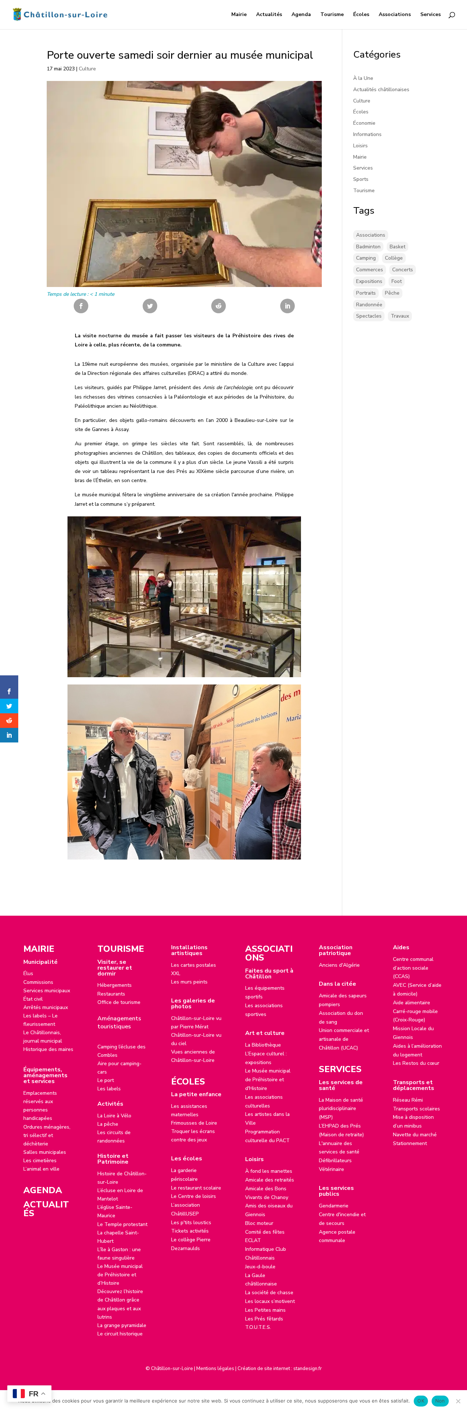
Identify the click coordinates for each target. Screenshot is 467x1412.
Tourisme (332, 15)
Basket (397, 246)
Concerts (402, 269)
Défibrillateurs (335, 1160)
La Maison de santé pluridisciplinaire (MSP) (341, 1109)
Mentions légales (215, 1368)
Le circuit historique (120, 1333)
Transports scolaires (416, 1108)
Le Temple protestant (122, 1224)
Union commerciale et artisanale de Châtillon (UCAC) (344, 1039)
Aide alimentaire (411, 1002)
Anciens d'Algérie (339, 965)
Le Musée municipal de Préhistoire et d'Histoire (267, 1079)
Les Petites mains (265, 1310)
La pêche (107, 1124)
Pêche (392, 293)
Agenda (301, 15)
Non (440, 1401)
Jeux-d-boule (260, 1266)
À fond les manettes (268, 1171)
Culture (87, 68)
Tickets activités (190, 1230)
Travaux (400, 316)
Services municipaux (46, 990)
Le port (105, 1080)
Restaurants (111, 993)
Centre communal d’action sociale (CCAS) (413, 968)
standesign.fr (307, 1368)
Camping (366, 258)
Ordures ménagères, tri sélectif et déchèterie (46, 1135)
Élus (28, 973)
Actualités (269, 15)
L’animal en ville (41, 1168)
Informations (367, 134)
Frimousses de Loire (194, 1123)
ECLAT (253, 1240)
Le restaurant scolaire (196, 1187)
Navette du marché (415, 1134)
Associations (395, 15)
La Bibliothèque (263, 1044)
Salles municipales (44, 1152)
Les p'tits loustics (191, 1222)
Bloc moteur (259, 1223)
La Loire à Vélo (114, 1115)
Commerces (369, 269)
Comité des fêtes (265, 1232)
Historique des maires (48, 1049)
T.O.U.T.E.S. (258, 1327)
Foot (396, 281)
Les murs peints (189, 981)
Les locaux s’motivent (270, 1301)
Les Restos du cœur (416, 1063)
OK (420, 1401)
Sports (360, 179)
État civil (33, 999)
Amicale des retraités (269, 1179)
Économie (364, 123)
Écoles (361, 15)
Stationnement (410, 1143)
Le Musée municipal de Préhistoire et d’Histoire (120, 1275)
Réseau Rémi (408, 1100)
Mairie (239, 15)
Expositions (369, 281)
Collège (394, 258)
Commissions (38, 982)
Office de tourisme (118, 1002)
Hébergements (114, 985)
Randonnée (369, 304)
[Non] (458, 1401)
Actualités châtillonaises (381, 89)
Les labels (109, 1088)
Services (430, 15)
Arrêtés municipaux (45, 1007)
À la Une (363, 78)
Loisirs (360, 145)
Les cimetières (40, 1160)
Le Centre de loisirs (193, 1196)
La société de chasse (269, 1292)
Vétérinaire (331, 1169)
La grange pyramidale (121, 1325)
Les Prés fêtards (264, 1318)
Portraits (366, 293)
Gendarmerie (333, 1205)
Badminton (368, 246)
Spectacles (369, 316)
